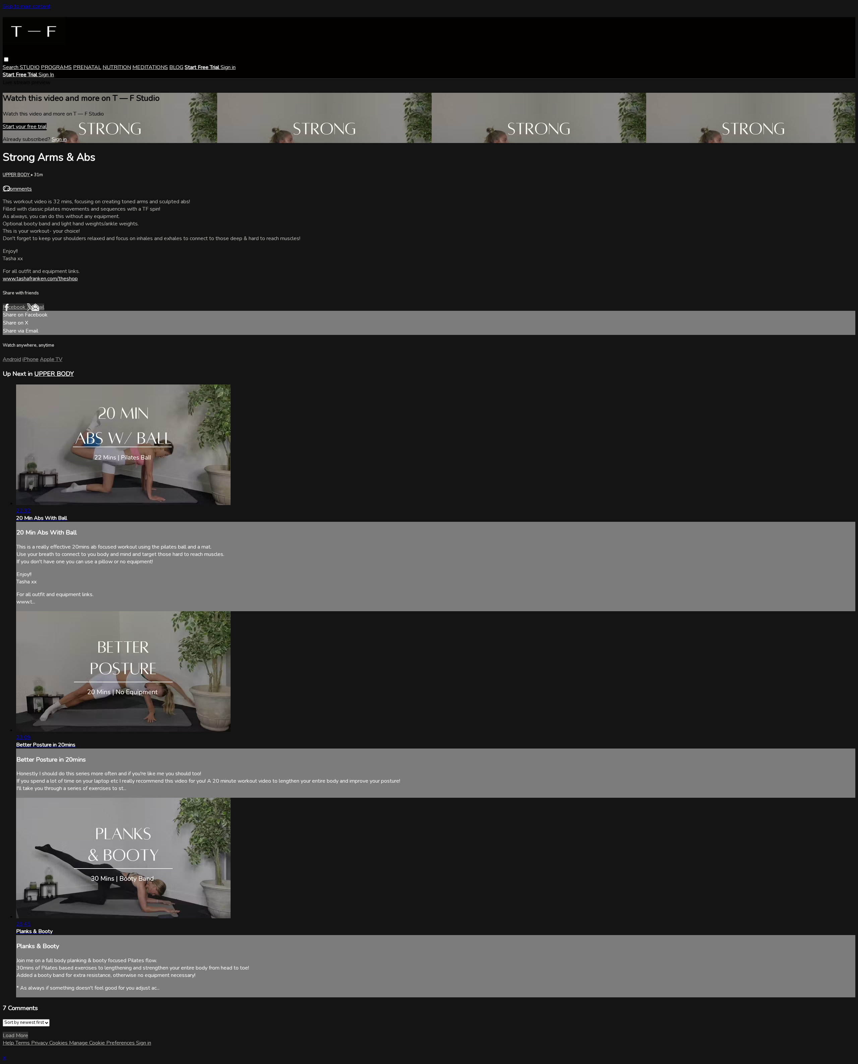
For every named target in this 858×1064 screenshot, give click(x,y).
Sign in (228, 67)
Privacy (40, 1043)
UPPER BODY (16, 175)
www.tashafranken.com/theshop (40, 278)
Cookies (59, 1043)
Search (11, 67)
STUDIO (30, 67)
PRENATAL (87, 67)
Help (9, 1043)
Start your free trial (25, 126)
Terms (23, 1043)
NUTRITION (117, 67)
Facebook (15, 307)
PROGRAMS (56, 67)
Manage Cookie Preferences (102, 1043)
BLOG (176, 67)
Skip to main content (26, 6)
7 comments (17, 189)
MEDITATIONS (150, 67)
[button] (6, 59)
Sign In (46, 74)
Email (38, 307)
